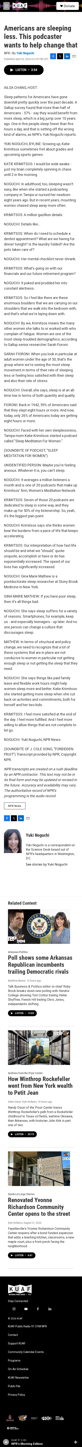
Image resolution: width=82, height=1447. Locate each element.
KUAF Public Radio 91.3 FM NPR (27, 1326)
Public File (14, 1386)
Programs (14, 1360)
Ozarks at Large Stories (21, 1194)
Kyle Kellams (15, 1222)
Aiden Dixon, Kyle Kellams (22, 1101)
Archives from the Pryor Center (25, 1073)
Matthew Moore (16, 980)
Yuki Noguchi (25, 53)
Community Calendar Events (26, 1352)
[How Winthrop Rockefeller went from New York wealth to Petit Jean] (39, 1047)
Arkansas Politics (18, 952)
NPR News (14, 805)
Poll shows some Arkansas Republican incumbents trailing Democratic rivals (40, 964)
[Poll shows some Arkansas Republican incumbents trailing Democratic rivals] (39, 926)
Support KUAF (16, 1343)
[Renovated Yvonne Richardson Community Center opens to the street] (39, 1168)
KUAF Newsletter (18, 1377)
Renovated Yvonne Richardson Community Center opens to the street (39, 1207)
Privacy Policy (16, 1394)
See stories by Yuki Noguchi (46, 864)
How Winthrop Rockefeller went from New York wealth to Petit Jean (40, 1085)
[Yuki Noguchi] (13, 841)
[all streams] (76, 1442)
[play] (6, 1442)
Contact (13, 1334)
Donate (69, 6)
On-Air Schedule (18, 1369)
